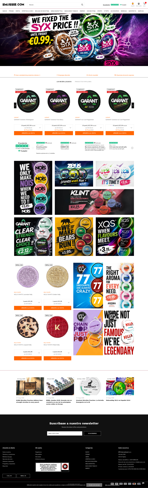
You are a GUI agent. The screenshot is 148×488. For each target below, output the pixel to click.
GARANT (47, 117)
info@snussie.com (140, 462)
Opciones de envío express (125, 75)
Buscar (82, 5)
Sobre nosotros (7, 452)
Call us (9, 475)
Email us (23, 475)
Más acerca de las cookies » (112, 485)
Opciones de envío (7, 459)
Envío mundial (93, 75)
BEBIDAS (124, 11)
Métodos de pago (7, 456)
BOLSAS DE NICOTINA (42, 11)
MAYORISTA (132, 11)
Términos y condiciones (9, 454)
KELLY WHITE (17, 292)
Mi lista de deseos (40, 459)
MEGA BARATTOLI (57, 11)
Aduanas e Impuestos (8, 461)
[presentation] (15, 105)
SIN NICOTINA (91, 11)
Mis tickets (38, 456)
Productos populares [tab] (83, 81)
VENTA (18, 11)
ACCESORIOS (115, 11)
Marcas (141, 11)
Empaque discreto (64, 75)
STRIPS (106, 11)
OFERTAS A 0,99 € (27, 11)
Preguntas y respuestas (9, 463)
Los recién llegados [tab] (64, 81)
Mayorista (5, 466)
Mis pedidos (38, 454)
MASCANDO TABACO (71, 11)
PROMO (11, 11)
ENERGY (82, 11)
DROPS (99, 11)
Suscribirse (92, 433)
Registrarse (38, 452)
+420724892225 (133, 459)
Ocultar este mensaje (94, 485)
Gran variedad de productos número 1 (28, 75)
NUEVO (5, 11)
